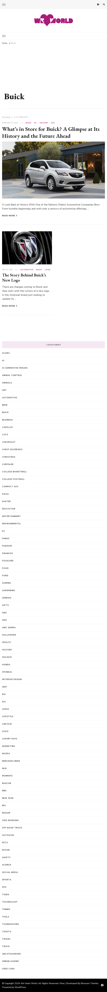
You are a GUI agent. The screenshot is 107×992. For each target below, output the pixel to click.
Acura (6, 353)
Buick (28, 123)
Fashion (7, 546)
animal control (12, 375)
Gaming (6, 583)
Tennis (6, 909)
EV (35, 123)
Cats (5, 434)
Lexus (5, 709)
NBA (4, 790)
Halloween (9, 635)
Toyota (6, 931)
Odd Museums (10, 820)
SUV (53, 123)
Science (6, 865)
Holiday (7, 657)
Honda (6, 664)
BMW (5, 405)
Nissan (6, 813)
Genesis (6, 598)
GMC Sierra (9, 627)
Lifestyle (7, 716)
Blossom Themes (89, 983)
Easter (6, 501)
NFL (4, 805)
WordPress (20, 987)
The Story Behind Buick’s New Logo (24, 277)
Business (7, 420)
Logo (47, 270)
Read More (8, 215)
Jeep (4, 687)
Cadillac (7, 427)
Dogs (5, 494)
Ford (5, 575)
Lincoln (7, 724)
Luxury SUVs (9, 738)
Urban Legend (10, 961)
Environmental (11, 523)
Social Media (10, 872)
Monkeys (7, 775)
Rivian (6, 850)
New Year (8, 798)
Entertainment (11, 516)
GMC (4, 612)
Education (8, 508)
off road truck (12, 827)
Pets (5, 842)
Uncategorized (11, 954)
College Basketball (14, 471)
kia (4, 694)
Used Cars (8, 968)
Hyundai (7, 672)
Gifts (5, 605)
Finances (7, 553)
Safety (6, 857)
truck (6, 946)
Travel (6, 939)
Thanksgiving (10, 924)
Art (4, 390)
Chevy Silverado (12, 449)
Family (5, 538)
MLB (4, 768)
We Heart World (29, 983)
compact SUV (10, 486)
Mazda (6, 753)
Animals (7, 382)
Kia (4, 701)
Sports (6, 879)
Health (6, 642)
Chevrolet (9, 442)
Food (5, 568)
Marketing (8, 746)
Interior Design (12, 679)
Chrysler (8, 464)
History (44, 123)
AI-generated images (15, 368)
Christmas (8, 457)
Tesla (5, 916)
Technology (9, 902)
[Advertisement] (53, 66)
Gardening (8, 590)
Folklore (8, 560)
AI (3, 360)
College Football (13, 479)
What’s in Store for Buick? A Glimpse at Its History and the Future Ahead (50, 132)
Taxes (5, 894)
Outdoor (8, 835)
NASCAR (6, 783)
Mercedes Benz (11, 761)
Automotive (26, 270)
